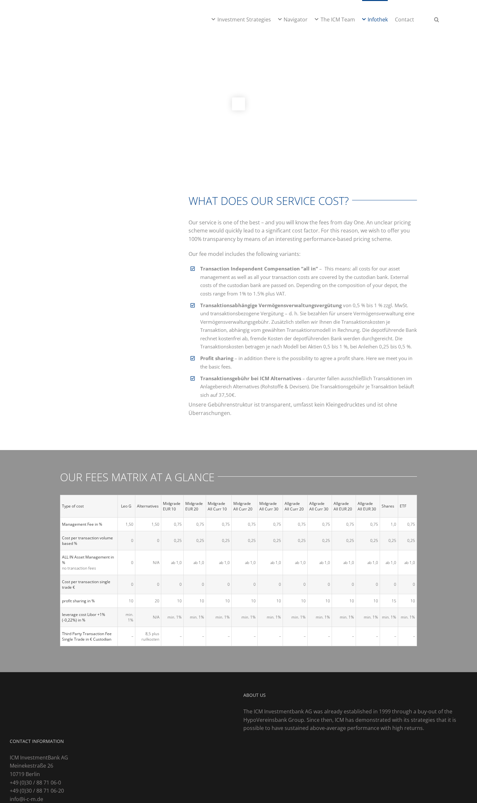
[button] (436, 19)
